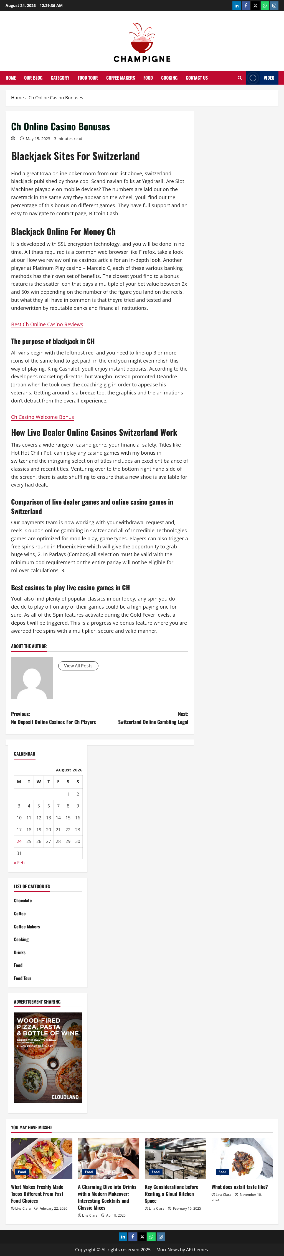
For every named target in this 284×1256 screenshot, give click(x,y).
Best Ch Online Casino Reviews (47, 324)
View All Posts (78, 666)
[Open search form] (240, 77)
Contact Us (197, 77)
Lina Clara (23, 1208)
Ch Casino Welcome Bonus (42, 417)
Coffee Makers (120, 77)
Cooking (169, 77)
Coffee (20, 913)
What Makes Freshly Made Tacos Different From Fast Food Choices (37, 1193)
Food (148, 77)
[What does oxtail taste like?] (242, 1158)
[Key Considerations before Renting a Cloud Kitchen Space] (175, 1158)
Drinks (20, 952)
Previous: (53, 717)
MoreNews (167, 1250)
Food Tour (88, 77)
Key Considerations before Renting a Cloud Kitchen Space (171, 1193)
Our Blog (33, 77)
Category (60, 77)
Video (269, 77)
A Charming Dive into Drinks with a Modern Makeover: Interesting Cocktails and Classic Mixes (107, 1197)
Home (11, 77)
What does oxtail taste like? (240, 1186)
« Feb (19, 863)
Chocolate (23, 900)
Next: (153, 717)
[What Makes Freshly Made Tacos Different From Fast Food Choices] (41, 1158)
